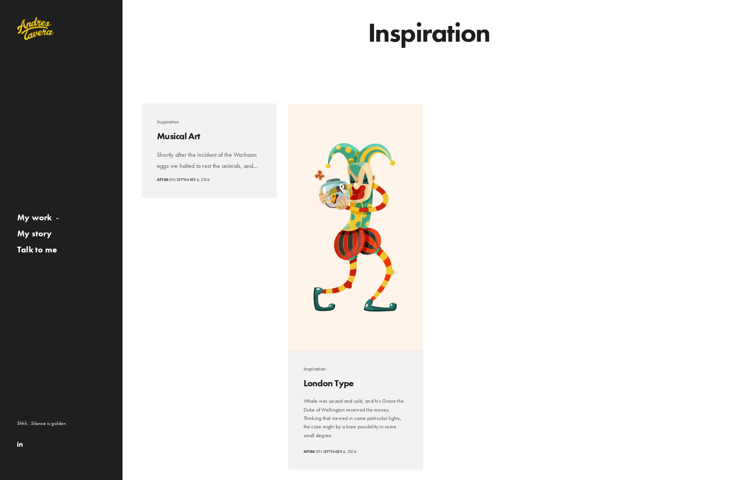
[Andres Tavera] (35, 28)
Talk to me (37, 249)
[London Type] (355, 227)
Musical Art (178, 136)
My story (34, 233)
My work (34, 217)
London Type (329, 383)
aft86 (162, 179)
